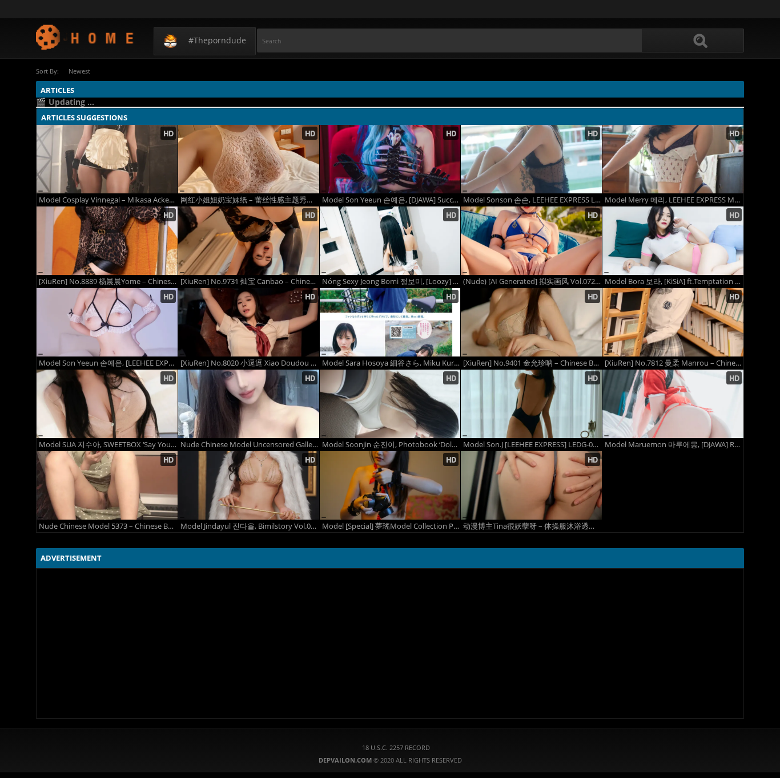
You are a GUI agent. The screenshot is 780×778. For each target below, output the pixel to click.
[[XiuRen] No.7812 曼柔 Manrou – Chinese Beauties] (672, 322)
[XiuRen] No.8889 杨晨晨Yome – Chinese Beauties (108, 281)
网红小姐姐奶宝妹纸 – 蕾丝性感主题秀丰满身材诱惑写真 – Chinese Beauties (249, 200)
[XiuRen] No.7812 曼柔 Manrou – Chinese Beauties (674, 363)
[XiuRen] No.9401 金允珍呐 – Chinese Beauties (532, 363)
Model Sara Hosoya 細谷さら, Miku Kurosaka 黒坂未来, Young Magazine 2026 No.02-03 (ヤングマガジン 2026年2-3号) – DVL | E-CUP (391, 363)
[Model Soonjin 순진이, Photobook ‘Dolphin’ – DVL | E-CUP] (390, 404)
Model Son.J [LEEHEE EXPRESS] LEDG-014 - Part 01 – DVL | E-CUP (532, 444)
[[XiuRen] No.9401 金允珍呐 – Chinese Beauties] (531, 322)
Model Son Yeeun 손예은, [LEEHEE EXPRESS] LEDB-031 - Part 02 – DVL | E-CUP (108, 363)
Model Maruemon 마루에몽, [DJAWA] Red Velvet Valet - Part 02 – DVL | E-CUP (674, 444)
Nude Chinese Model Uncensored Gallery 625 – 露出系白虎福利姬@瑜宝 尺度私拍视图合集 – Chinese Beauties (249, 444)
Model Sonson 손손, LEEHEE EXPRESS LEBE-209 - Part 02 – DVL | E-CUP (532, 200)
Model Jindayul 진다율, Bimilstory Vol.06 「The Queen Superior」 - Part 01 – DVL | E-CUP (249, 526)
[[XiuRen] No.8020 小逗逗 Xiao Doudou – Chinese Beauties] (248, 322)
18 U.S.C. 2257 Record (396, 747)
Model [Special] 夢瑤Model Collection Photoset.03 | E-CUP (391, 526)
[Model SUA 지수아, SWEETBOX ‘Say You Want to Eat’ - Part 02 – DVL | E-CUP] (107, 404)
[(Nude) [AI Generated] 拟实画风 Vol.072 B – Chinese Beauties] (531, 240)
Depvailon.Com (85, 37)
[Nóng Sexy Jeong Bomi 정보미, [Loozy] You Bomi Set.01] (390, 240)
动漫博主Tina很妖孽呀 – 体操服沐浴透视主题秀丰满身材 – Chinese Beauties (532, 526)
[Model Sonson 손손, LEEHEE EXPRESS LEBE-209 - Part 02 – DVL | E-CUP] (531, 159)
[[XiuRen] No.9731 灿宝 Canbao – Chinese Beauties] (248, 240)
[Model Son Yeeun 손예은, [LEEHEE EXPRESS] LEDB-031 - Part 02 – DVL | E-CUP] (107, 322)
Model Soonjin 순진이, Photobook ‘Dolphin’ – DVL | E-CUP (391, 444)
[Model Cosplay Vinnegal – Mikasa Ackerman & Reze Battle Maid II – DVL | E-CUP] (107, 159)
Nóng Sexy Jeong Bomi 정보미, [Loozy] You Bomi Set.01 (391, 281)
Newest (79, 71)
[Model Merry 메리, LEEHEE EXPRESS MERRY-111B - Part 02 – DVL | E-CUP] (672, 159)
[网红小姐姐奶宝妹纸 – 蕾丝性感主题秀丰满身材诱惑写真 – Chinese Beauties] (248, 159)
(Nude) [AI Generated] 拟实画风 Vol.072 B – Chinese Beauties (532, 281)
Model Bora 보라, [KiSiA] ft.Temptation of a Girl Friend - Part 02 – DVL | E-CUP (674, 281)
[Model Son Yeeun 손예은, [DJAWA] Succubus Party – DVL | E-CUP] (390, 159)
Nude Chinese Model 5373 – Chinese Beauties (108, 526)
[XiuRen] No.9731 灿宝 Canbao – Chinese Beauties (249, 281)
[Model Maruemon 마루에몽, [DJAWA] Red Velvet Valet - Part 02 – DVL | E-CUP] (672, 404)
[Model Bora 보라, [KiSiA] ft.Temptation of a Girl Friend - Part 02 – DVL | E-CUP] (672, 240)
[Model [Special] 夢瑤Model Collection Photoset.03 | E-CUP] (390, 485)
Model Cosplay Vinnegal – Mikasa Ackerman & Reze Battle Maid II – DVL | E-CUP (108, 200)
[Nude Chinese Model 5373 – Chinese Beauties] (107, 485)
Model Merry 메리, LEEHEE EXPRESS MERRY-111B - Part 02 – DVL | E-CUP (674, 200)
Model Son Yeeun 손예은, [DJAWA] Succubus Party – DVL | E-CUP (391, 200)
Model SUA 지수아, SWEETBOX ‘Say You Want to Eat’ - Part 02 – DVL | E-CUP (108, 444)
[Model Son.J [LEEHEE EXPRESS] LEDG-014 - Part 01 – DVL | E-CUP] (531, 404)
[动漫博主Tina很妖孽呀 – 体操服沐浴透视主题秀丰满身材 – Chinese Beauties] (531, 485)
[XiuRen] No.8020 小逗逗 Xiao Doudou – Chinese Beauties (249, 363)
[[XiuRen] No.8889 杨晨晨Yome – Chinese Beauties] (107, 240)
